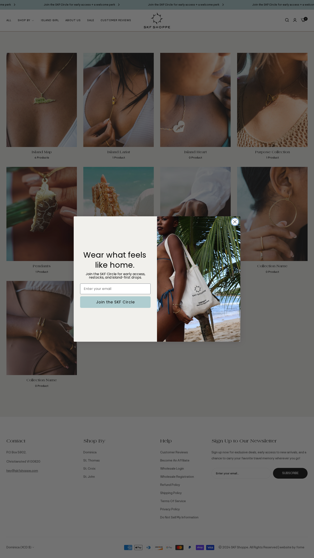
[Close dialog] (235, 222)
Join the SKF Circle (115, 302)
